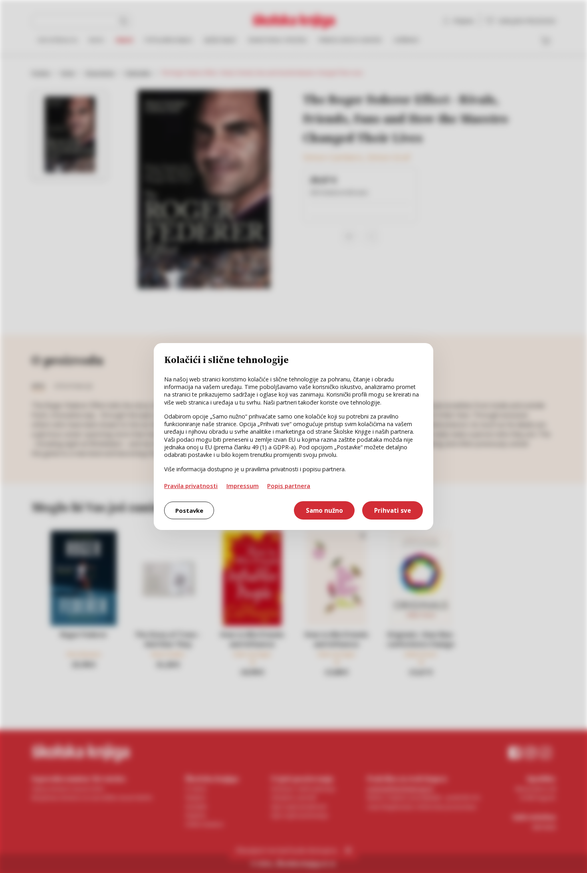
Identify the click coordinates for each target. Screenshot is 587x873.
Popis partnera (288, 486)
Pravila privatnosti (191, 486)
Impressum (242, 486)
